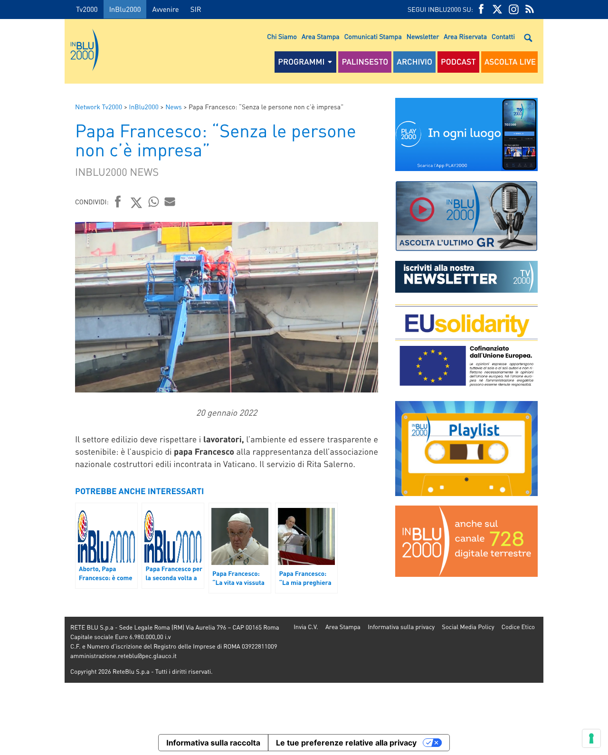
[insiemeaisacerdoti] (32, 384)
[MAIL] (170, 201)
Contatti (503, 36)
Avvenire (165, 9)
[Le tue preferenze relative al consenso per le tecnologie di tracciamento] (591, 738)
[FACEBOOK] (481, 9)
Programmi (301, 62)
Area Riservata (465, 36)
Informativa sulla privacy (401, 627)
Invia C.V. (306, 627)
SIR (195, 9)
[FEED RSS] (530, 9)
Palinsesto (365, 62)
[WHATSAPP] (154, 201)
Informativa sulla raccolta (213, 742)
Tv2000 (87, 9)
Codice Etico (518, 627)
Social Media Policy (468, 627)
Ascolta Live (510, 62)
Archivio (414, 62)
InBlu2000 (125, 9)
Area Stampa (321, 36)
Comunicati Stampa (373, 36)
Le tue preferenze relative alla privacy (346, 742)
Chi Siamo (282, 36)
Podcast (458, 62)
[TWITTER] (497, 9)
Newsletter (423, 36)
